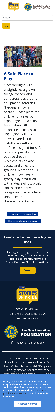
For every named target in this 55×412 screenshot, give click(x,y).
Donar (6, 26)
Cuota (14, 214)
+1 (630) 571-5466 (27, 318)
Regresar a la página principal (23, 221)
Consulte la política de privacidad (24, 392)
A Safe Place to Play (18, 76)
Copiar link (30, 214)
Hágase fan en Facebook (27, 342)
